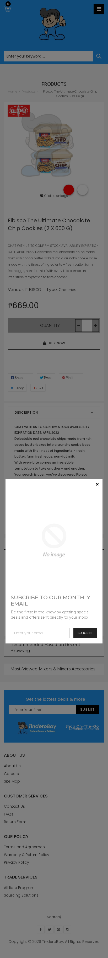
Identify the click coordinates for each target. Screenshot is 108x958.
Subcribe (85, 633)
